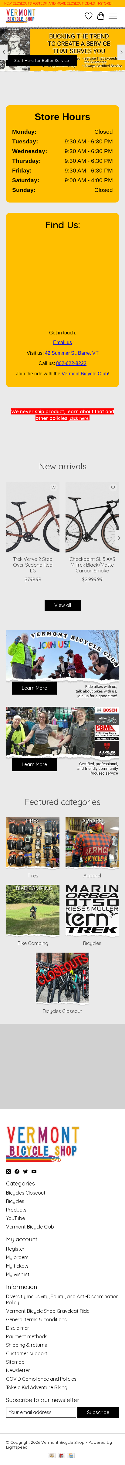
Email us (62, 342)
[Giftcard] (61, 1456)
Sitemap (15, 1362)
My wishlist (17, 1274)
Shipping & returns (26, 1345)
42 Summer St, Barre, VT (72, 353)
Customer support (26, 1353)
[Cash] (52, 1456)
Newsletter (18, 1370)
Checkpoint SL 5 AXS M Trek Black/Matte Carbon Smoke (92, 565)
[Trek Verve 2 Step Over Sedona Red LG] (32, 517)
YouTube (15, 1218)
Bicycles (92, 943)
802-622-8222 (71, 363)
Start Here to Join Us (34, 60)
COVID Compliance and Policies (41, 1379)
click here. (79, 418)
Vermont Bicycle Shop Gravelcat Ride (48, 1311)
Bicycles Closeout (62, 1011)
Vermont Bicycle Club (85, 373)
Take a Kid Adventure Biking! (37, 1387)
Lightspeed (17, 1447)
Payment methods (26, 1336)
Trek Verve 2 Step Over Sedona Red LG (32, 565)
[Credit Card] (71, 1456)
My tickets (17, 1266)
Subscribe (98, 1412)
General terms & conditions (36, 1319)
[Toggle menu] (113, 16)
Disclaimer (17, 1328)
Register (15, 1249)
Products (16, 1210)
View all (62, 605)
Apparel (92, 876)
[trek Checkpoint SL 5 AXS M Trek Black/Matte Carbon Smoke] (92, 517)
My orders (17, 1257)
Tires (33, 876)
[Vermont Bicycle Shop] (21, 15)
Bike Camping (33, 943)
